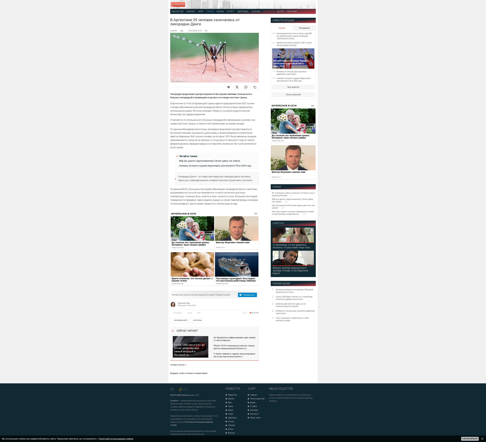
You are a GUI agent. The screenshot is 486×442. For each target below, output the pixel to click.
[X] (237, 87)
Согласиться (469, 439)
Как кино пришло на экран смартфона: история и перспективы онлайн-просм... (293, 212)
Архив (252, 402)
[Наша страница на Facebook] (272, 407)
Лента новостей (293, 94)
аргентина (197, 320)
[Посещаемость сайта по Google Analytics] (184, 389)
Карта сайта (255, 418)
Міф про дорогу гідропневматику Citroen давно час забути (209, 160)
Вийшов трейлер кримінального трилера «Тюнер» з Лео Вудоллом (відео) (290, 271)
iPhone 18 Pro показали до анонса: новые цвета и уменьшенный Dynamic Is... (234, 347)
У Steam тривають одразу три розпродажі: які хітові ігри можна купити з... (235, 355)
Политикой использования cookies (116, 439)
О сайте (253, 406)
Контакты (254, 414)
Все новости (293, 87)
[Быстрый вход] (311, 4)
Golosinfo (178, 4)
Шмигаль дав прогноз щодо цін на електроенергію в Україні (291, 305)
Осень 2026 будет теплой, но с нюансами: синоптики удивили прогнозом (294, 298)
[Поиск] (302, 4)
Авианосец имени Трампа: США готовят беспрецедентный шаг (294, 44)
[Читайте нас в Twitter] (280, 407)
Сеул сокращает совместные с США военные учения (292, 319)
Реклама (254, 410)
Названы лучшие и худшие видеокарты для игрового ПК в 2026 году (215, 165)
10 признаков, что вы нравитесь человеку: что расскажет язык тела (291, 246)
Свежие (282, 28)
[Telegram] (228, 87)
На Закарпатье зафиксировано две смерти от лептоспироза (235, 339)
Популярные (304, 28)
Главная (253, 395)
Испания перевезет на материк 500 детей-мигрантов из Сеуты (294, 290)
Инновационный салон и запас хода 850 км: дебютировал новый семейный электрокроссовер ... (294, 36)
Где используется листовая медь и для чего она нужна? (293, 206)
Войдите (174, 373)
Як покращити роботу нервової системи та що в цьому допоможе (293, 194)
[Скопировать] (255, 87)
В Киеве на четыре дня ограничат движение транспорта (292, 72)
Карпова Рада (184, 303)
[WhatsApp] (246, 87)
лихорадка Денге (180, 320)
